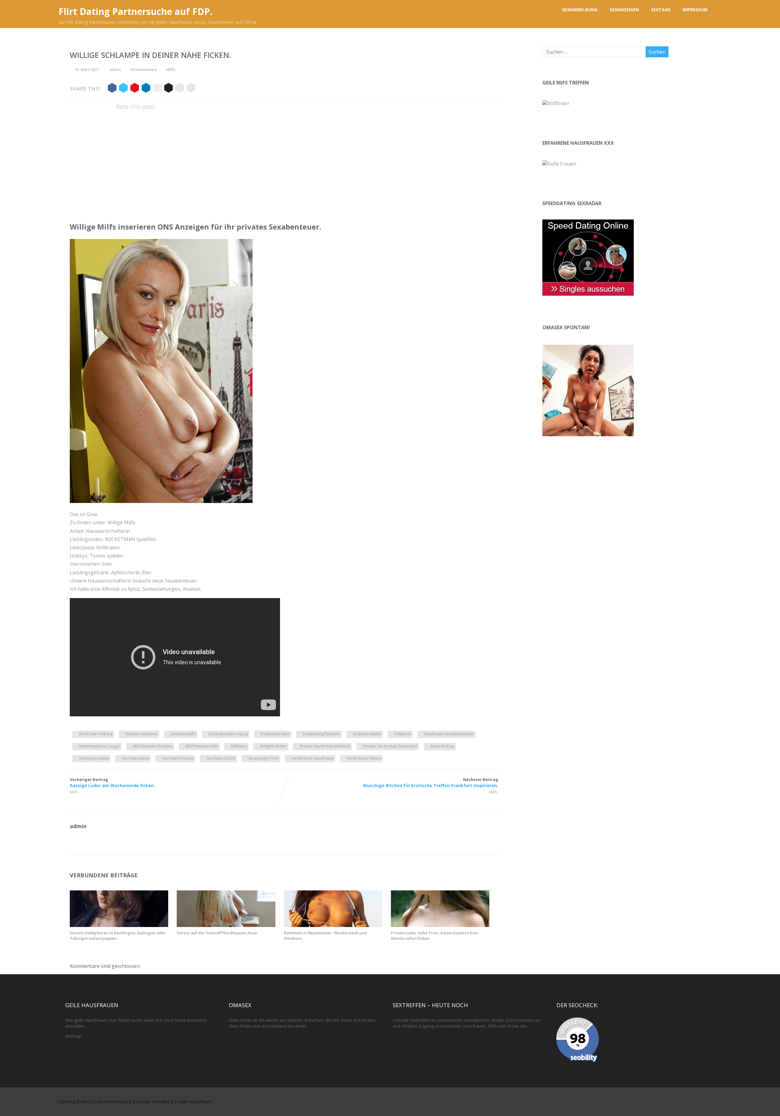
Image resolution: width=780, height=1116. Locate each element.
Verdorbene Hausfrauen (313, 758)
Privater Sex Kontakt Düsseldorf (390, 746)
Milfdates (239, 746)
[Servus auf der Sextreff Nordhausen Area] (226, 925)
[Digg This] (168, 88)
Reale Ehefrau (442, 746)
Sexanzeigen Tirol (263, 758)
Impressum (694, 9)
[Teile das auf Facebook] (112, 88)
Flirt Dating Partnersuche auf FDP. (135, 11)
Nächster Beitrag (430, 782)
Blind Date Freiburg (95, 733)
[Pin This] (134, 88)
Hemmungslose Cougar (99, 746)
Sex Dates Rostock (177, 758)
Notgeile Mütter (273, 746)
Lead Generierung (109, 1101)
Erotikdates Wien (275, 733)
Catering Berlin (72, 1101)
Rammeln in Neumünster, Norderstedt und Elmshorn (325, 935)
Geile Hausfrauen (195, 1101)
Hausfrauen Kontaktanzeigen (449, 733)
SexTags (660, 9)
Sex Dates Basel (135, 758)
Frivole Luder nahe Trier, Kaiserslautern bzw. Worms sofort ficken (435, 935)
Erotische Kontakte (151, 1101)
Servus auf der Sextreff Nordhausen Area (217, 933)
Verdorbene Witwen (364, 758)
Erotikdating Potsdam (321, 733)
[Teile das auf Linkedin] (146, 88)
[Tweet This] (123, 88)
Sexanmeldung (579, 9)
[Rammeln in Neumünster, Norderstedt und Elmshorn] (333, 925)
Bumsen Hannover (142, 733)
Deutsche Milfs (183, 733)
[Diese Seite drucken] (191, 88)
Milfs (170, 69)
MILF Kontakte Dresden (152, 746)
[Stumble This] (157, 88)
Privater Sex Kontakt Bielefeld (325, 746)
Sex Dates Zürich (221, 758)
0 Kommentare (143, 69)
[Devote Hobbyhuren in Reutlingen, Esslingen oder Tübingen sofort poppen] (119, 925)
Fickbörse (402, 733)
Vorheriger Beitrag (112, 782)
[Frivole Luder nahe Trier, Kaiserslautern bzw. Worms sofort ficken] (440, 925)
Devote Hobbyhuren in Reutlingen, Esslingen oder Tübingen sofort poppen (118, 935)
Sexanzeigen (624, 9)
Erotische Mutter (367, 733)
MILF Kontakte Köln (202, 746)
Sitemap (73, 1036)
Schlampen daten (94, 758)
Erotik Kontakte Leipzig (228, 733)
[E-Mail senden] (180, 88)
